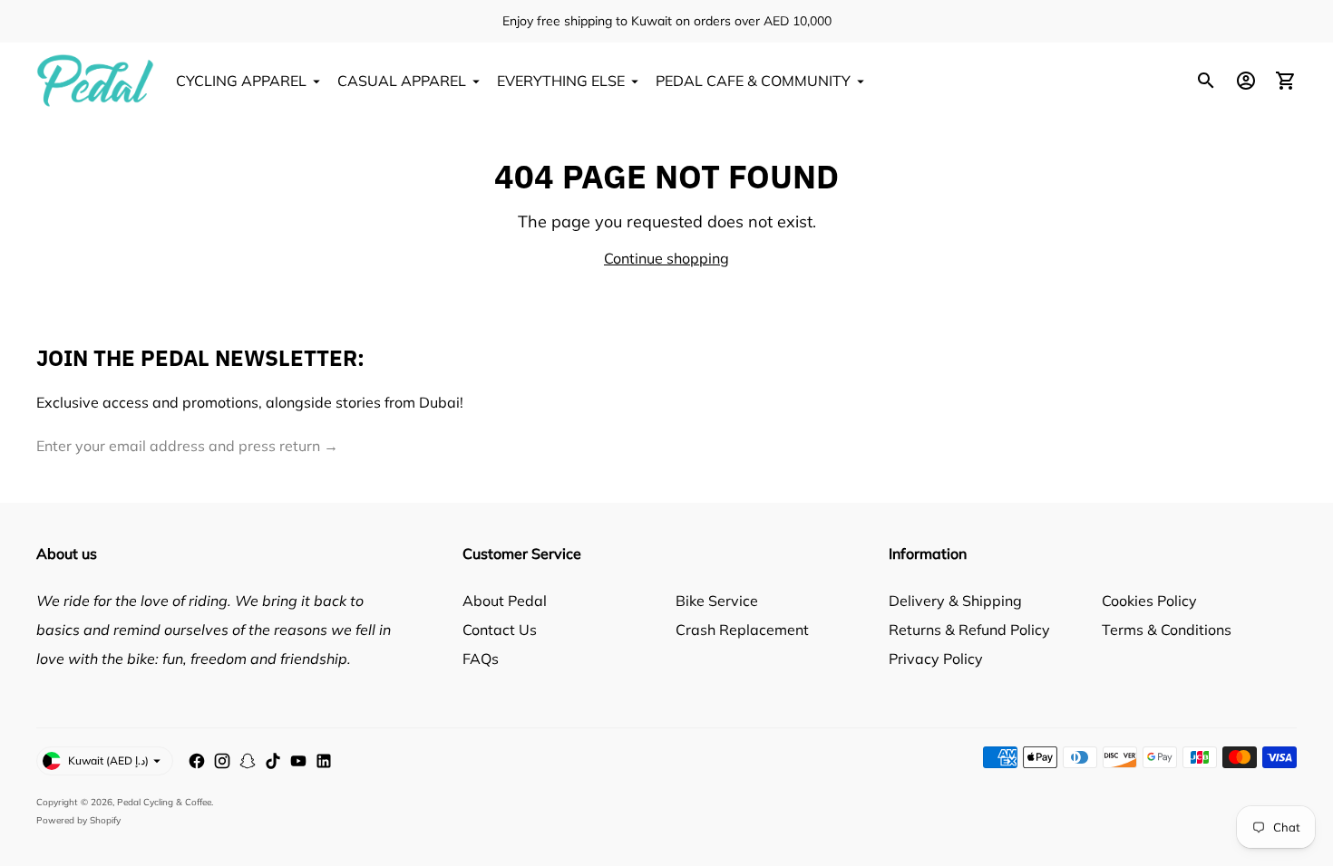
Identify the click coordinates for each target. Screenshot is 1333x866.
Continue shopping (666, 258)
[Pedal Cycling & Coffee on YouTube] (298, 761)
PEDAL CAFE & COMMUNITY (753, 81)
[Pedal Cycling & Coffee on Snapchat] (247, 761)
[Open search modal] (1206, 81)
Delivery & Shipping (955, 601)
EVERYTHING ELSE (561, 81)
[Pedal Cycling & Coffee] (95, 80)
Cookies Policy (1149, 601)
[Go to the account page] (1246, 81)
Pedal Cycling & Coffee (164, 802)
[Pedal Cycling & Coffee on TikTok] (273, 761)
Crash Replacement (742, 630)
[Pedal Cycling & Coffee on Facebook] (197, 761)
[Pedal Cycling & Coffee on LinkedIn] (324, 761)
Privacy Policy (936, 659)
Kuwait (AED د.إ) (108, 760)
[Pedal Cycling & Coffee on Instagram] (222, 761)
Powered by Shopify (78, 820)
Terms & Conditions (1166, 630)
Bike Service (717, 601)
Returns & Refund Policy (969, 630)
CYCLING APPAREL (241, 81)
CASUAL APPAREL (401, 81)
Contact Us (499, 630)
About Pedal (504, 601)
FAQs (480, 659)
